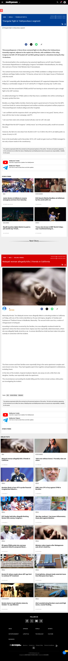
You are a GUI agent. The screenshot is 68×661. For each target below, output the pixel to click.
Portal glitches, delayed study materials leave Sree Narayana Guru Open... (50, 575)
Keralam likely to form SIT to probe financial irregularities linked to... (16, 488)
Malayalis (20, 395)
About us (25, 645)
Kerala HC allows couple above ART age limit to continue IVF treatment (17, 575)
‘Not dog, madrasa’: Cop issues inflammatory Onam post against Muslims (50, 517)
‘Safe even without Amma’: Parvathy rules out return (50, 459)
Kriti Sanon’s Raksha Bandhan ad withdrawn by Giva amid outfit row (50, 199)
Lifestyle (26, 634)
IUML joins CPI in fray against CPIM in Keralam (48, 488)
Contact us (31, 645)
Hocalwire (46, 654)
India (4, 193)
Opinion (25, 628)
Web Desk (11, 310)
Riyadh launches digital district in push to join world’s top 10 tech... (16, 227)
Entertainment (39, 193)
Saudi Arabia (6, 222)
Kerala (3, 483)
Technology (39, 634)
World (37, 628)
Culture (50, 634)
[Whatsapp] (36, 44)
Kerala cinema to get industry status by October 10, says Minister (15, 604)
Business (11, 639)
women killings (13, 395)
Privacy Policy (39, 645)
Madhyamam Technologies (31, 654)
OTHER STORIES (6, 176)
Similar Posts (5, 437)
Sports (37, 222)
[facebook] (26, 44)
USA (8, 395)
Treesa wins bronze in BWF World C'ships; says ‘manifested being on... (49, 227)
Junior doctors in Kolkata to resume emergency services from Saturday (15, 199)
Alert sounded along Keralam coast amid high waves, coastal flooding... (50, 604)
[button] (2, 2)
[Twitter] (31, 44)
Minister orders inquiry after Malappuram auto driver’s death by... (49, 546)
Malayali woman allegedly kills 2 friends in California (26, 261)
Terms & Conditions (49, 645)
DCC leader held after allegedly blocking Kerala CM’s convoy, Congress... (15, 517)
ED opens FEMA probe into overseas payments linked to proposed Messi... (14, 546)
